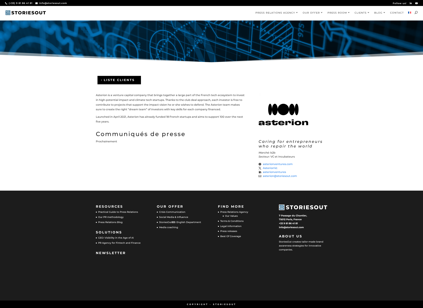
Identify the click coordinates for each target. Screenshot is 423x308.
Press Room (337, 13)
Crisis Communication (172, 211)
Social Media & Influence (173, 217)
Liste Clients (119, 80)
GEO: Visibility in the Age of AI (116, 237)
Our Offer (311, 13)
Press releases (228, 231)
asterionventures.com (278, 164)
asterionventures (274, 172)
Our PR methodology (111, 217)
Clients (361, 13)
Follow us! (399, 3)
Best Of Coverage (230, 236)
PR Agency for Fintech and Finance (119, 242)
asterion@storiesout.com (280, 176)
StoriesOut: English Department (180, 222)
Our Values (231, 215)
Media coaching (168, 227)
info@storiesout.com (291, 227)
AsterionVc (270, 168)
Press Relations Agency (275, 13)
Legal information (231, 226)
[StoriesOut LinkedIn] (411, 4)
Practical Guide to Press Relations (118, 211)
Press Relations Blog (110, 222)
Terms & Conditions (232, 221)
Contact (397, 13)
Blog (378, 13)
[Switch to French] (409, 16)
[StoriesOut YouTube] (416, 4)
